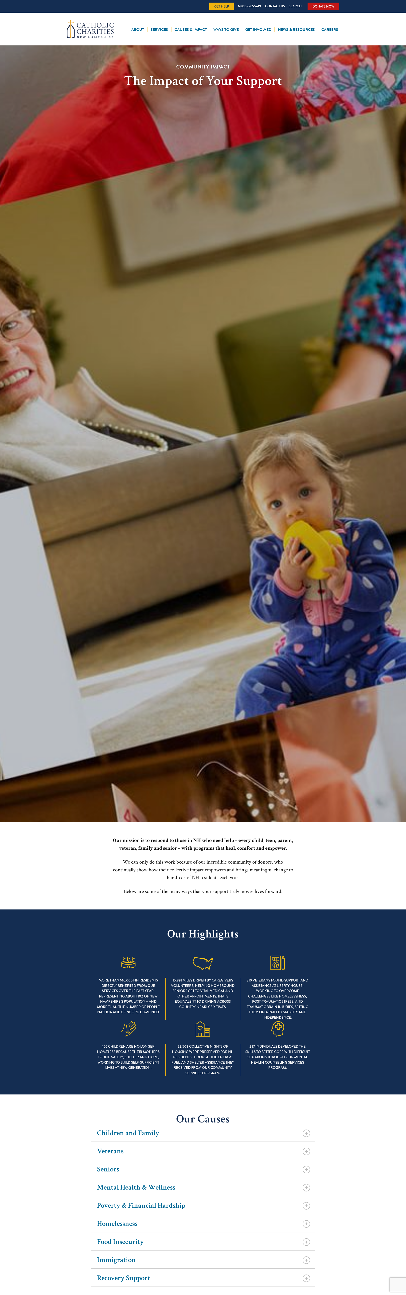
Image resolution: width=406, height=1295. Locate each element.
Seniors (108, 1169)
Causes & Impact (191, 29)
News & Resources (296, 29)
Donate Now (323, 6)
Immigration (116, 1260)
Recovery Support (123, 1278)
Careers (329, 29)
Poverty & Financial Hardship (141, 1205)
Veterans (110, 1151)
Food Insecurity (120, 1242)
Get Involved (258, 29)
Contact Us (275, 6)
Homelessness (117, 1223)
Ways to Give (226, 29)
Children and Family (128, 1133)
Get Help (221, 6)
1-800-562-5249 (249, 6)
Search (295, 6)
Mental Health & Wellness (136, 1187)
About (137, 29)
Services (159, 29)
